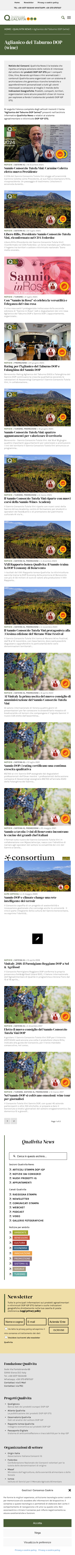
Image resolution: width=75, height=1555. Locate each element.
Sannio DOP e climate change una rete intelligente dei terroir (30, 899)
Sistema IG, (20, 561)
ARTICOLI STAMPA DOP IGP (29, 1169)
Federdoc (12, 1460)
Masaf (11, 1469)
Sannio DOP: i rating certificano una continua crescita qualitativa (35, 767)
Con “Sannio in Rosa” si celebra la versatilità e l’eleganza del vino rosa (35, 302)
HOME (7, 29)
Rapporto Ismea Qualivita (21, 1424)
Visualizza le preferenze (37, 1542)
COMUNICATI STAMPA (26, 1203)
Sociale (19, 1268)
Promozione (20, 363)
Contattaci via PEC (13, 1386)
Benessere (21, 1237)
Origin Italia (14, 1453)
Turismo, (19, 429)
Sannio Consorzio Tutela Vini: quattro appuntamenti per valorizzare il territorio (33, 434)
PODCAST (18, 1211)
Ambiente (20, 1232)
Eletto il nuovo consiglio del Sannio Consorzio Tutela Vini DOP (35, 1031)
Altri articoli (11, 894)
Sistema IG (19, 164)
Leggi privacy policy (30, 1310)
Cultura (19, 1242)
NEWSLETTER (21, 1198)
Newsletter (28, 2)
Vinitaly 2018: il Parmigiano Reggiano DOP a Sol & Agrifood (36, 965)
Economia (20, 1248)
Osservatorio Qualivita (19, 1417)
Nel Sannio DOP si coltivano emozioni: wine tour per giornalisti (37, 1097)
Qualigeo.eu (14, 1404)
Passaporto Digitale (18, 1430)
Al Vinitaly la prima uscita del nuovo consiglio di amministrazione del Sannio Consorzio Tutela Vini (37, 699)
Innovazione (22, 1253)
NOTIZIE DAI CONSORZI (27, 1174)
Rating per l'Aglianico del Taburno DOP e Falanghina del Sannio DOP (32, 368)
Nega (38, 1532)
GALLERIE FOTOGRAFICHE (28, 1220)
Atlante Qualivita (16, 1410)
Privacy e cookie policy (26, 1550)
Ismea (11, 1478)
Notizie (8, 164)
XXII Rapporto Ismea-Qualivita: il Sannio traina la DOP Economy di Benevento (36, 566)
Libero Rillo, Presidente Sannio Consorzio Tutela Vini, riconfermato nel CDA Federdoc (37, 236)
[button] (70, 1490)
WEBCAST (19, 1207)
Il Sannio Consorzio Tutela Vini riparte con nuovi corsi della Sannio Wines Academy (37, 500)
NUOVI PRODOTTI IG (25, 1178)
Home (17, 2)
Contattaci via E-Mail (15, 1382)
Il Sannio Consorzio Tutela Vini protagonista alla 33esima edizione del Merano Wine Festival (37, 632)
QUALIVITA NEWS (22, 29)
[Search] (61, 18)
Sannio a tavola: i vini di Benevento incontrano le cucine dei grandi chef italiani (36, 833)
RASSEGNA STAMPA (25, 1194)
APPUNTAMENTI (22, 1182)
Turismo (18, 297)
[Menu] (69, 17)
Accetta (37, 1523)
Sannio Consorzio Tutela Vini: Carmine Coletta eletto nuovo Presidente (36, 170)
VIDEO (16, 1216)
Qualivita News (38, 1141)
